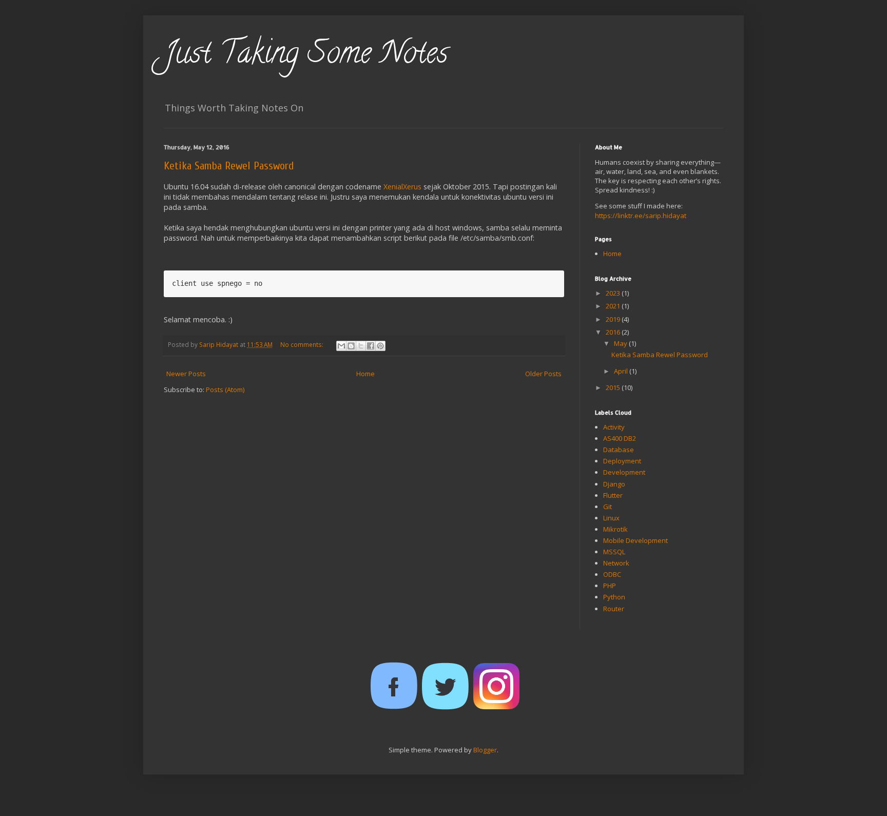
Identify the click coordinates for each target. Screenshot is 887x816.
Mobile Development (635, 540)
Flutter (613, 495)
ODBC (612, 574)
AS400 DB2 (619, 438)
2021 (614, 305)
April (621, 371)
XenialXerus (402, 186)
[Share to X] (361, 346)
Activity (614, 427)
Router (613, 608)
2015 (614, 387)
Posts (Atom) (225, 389)
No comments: (302, 344)
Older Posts (543, 373)
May (621, 343)
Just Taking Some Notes (306, 56)
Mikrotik (615, 529)
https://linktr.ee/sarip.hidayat (640, 215)
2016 (614, 332)
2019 (614, 319)
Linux (611, 517)
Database (618, 449)
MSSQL (614, 551)
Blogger (485, 749)
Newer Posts (186, 373)
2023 (614, 293)
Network (616, 563)
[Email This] (341, 346)
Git (607, 506)
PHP (609, 585)
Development (624, 472)
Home (365, 373)
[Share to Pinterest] (380, 346)
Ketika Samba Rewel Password (229, 165)
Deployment (622, 460)
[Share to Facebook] (370, 346)
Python (614, 596)
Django (614, 484)
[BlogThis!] (351, 346)
